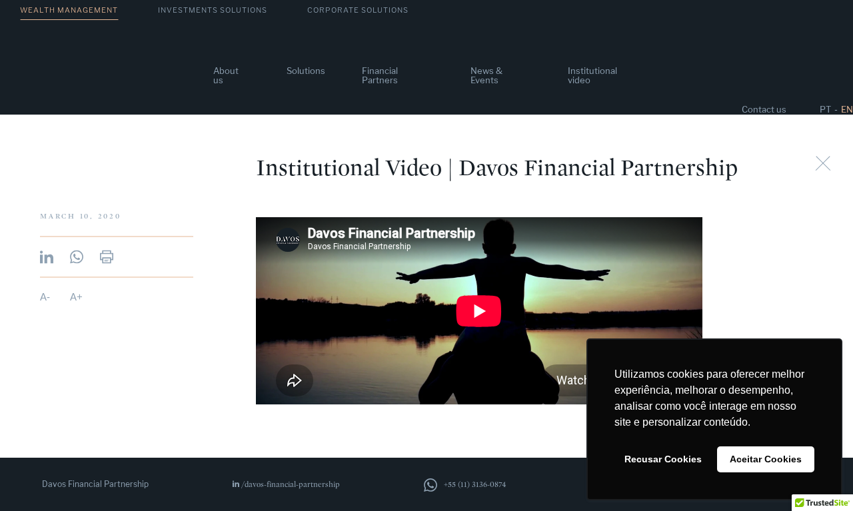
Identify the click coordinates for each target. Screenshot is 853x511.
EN (847, 109)
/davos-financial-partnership (290, 484)
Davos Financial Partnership (95, 484)
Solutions (306, 70)
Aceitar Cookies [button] (766, 459)
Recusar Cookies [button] (663, 459)
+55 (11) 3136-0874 (475, 484)
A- (45, 296)
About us (226, 75)
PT (825, 109)
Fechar (823, 163)
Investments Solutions (212, 10)
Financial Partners (380, 75)
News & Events (486, 75)
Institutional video (592, 75)
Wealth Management (69, 10)
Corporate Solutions (358, 10)
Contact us (764, 109)
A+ (76, 296)
